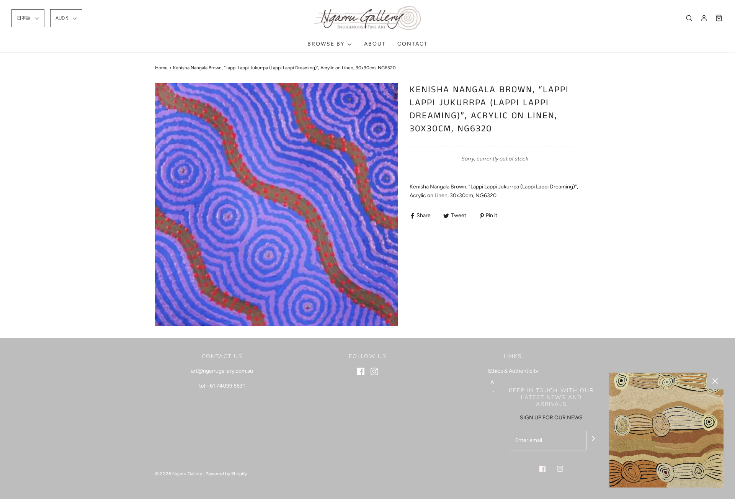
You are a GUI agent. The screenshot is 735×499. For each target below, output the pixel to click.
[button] (27, 18)
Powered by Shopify (226, 473)
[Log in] (704, 18)
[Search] (689, 18)
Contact (412, 44)
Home (161, 67)
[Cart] (719, 18)
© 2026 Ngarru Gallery (178, 473)
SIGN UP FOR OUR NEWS (551, 417)
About (375, 44)
